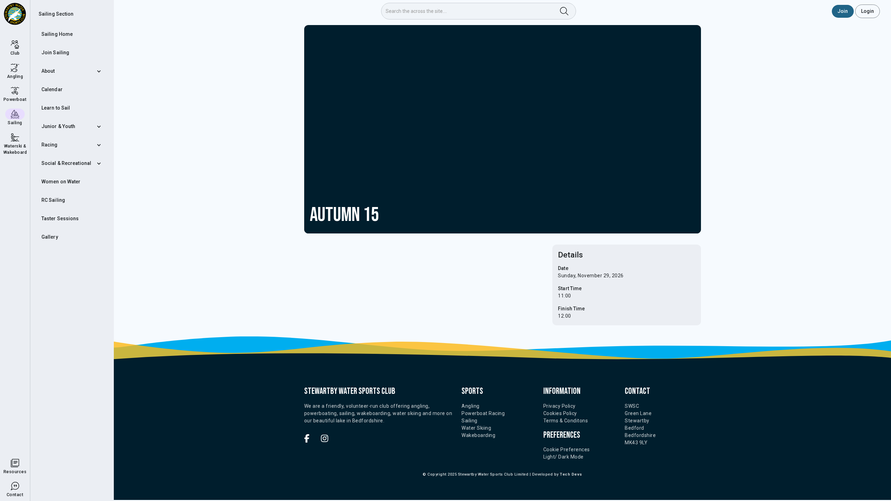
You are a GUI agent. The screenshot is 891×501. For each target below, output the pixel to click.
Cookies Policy (560, 413)
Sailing (470, 420)
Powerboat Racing (483, 413)
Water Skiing (476, 428)
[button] (72, 71)
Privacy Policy (559, 406)
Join (842, 11)
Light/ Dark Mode (563, 457)
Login (867, 11)
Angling (471, 406)
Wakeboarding (478, 435)
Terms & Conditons (565, 420)
